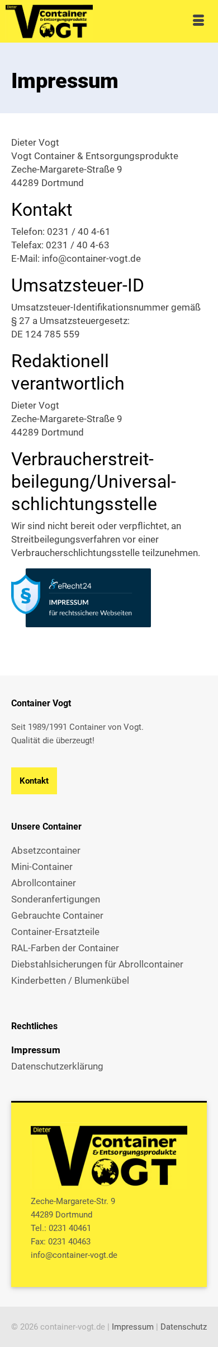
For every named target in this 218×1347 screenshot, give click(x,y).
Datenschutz (183, 1327)
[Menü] (198, 21)
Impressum (133, 1327)
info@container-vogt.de (74, 1255)
